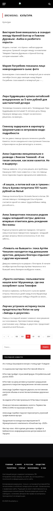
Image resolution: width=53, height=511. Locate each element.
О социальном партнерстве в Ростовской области (23, 369)
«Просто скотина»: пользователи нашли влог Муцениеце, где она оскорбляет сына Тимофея (23, 282)
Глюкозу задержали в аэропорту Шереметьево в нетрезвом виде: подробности (23, 130)
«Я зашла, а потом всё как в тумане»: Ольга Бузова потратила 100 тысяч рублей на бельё (26, 188)
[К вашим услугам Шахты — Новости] (26, 4)
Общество (40, 464)
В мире (18, 464)
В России (28, 464)
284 (48, 337)
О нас (43, 468)
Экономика (33, 468)
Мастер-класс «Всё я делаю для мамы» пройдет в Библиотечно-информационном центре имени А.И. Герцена (24, 431)
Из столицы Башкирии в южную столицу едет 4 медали (26, 364)
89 (22, 337)
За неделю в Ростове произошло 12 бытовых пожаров (25, 400)
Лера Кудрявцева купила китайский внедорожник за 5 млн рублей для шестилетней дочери (25, 99)
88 (17, 337)
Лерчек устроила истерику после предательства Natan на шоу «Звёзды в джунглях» (23, 309)
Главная (9, 464)
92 (39, 337)
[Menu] (4, 4)
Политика (11, 468)
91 (33, 337)
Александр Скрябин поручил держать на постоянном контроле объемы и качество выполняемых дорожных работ (26, 392)
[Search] (49, 4)
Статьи (22, 468)
